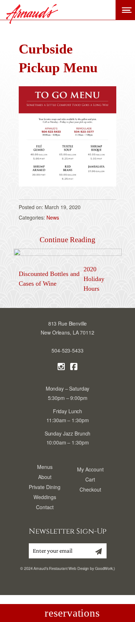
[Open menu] (125, 10)
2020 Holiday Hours (94, 279)
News (52, 217)
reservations (72, 613)
